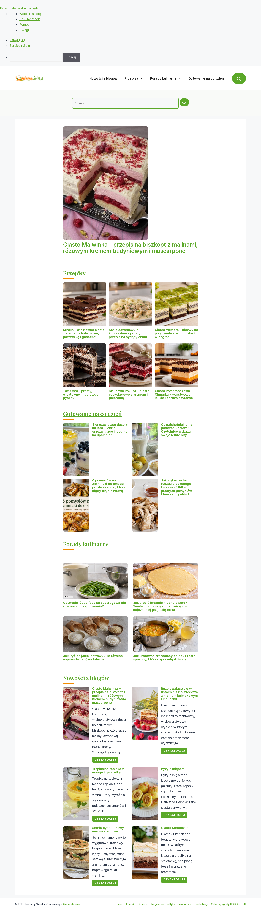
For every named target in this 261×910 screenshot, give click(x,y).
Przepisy (131, 78)
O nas (119, 904)
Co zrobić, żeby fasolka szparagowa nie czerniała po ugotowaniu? (94, 604)
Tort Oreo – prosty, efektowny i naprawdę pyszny (80, 394)
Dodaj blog (201, 904)
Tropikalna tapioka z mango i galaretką (108, 770)
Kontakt (130, 904)
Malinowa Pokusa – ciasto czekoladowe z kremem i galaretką (129, 394)
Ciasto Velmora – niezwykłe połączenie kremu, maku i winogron (176, 333)
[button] (239, 78)
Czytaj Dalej (105, 759)
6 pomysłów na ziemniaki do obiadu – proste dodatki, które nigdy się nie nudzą (109, 485)
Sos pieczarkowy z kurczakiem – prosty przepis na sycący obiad (128, 333)
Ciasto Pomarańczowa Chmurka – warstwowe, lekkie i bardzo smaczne (174, 394)
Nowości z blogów (103, 78)
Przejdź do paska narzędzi (19, 8)
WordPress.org (30, 14)
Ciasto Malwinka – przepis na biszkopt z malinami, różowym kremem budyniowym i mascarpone (130, 247)
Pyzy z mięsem (172, 769)
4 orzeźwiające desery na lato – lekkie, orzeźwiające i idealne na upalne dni (110, 430)
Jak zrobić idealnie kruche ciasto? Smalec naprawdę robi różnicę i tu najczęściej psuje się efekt (160, 606)
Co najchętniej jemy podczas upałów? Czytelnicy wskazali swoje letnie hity (176, 430)
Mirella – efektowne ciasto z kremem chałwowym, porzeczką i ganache (84, 333)
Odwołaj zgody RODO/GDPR (228, 904)
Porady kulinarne (163, 78)
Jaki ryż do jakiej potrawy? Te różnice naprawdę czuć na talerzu (93, 657)
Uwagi (24, 30)
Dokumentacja (29, 19)
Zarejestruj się (20, 45)
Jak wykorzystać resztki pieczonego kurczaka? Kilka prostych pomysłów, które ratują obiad (177, 487)
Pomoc (24, 24)
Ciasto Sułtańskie (174, 828)
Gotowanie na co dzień (206, 78)
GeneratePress (72, 904)
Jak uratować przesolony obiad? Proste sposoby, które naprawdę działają (164, 657)
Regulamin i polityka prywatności (171, 904)
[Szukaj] (184, 102)
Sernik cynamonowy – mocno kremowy (109, 829)
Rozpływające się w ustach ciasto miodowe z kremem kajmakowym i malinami (179, 694)
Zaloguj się (18, 40)
